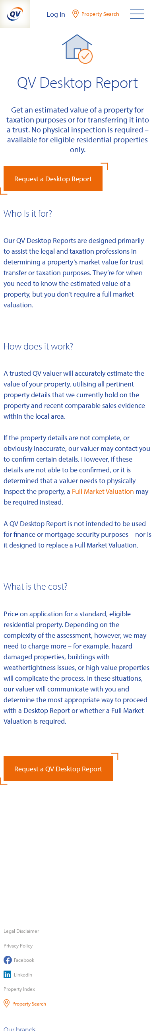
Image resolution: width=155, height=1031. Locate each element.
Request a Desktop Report (53, 178)
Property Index (19, 989)
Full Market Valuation (103, 491)
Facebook (24, 960)
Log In (55, 14)
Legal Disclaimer (21, 931)
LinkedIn (23, 974)
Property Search (29, 1003)
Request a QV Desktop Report (58, 768)
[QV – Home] (15, 14)
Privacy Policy (18, 945)
